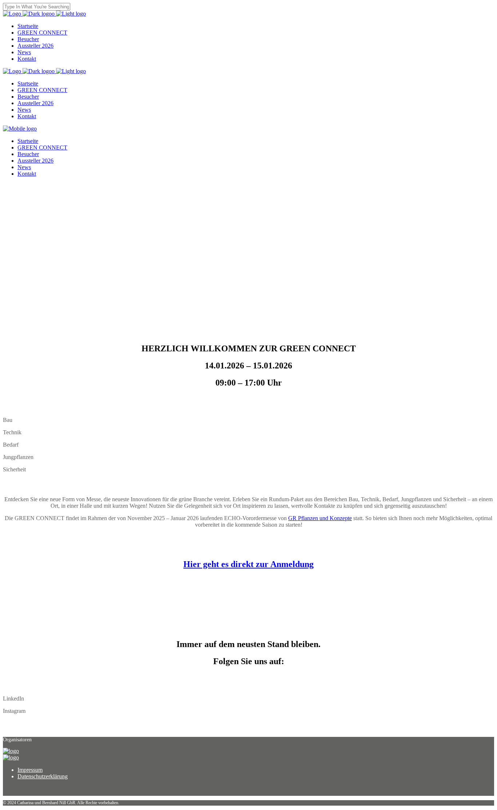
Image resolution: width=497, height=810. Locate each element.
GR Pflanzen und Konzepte (320, 518)
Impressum (30, 770)
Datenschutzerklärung (42, 776)
